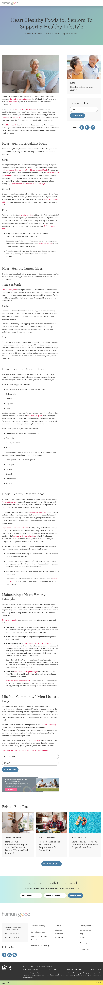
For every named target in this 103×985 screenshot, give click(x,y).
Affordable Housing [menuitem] (40, 945)
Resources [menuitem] (83, 937)
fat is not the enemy (9, 502)
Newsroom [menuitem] (59, 934)
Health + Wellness (33, 33)
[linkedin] (87, 127)
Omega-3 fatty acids (9, 290)
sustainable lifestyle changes (26, 671)
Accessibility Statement (31, 969)
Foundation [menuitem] (59, 937)
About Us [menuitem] (58, 930)
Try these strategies (9, 620)
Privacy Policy (96, 969)
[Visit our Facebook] (4, 955)
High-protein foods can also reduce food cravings (26, 184)
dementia (5, 117)
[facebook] (81, 127)
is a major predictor (26, 215)
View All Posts (51, 863)
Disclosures (53, 969)
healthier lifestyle (9, 125)
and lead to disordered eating (24, 536)
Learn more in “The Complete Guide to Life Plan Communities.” (25, 750)
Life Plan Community (48, 725)
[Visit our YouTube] (14, 955)
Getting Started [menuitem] (85, 930)
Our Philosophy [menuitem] (38, 925)
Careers (98, 983)
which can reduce (45, 243)
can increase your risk (37, 512)
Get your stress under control (18, 681)
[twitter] (93, 127)
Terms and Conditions (74, 969)
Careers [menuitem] (83, 943)
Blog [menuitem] (81, 934)
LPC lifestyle (35, 740)
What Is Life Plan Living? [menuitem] (39, 936)
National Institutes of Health (25, 109)
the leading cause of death (20, 99)
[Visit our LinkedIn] (9, 955)
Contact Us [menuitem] (84, 949)
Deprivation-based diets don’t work (15, 528)
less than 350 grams (35, 416)
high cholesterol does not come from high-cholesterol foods (24, 170)
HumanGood (72, 33)
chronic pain (17, 117)
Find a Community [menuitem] (37, 940)
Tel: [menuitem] (12, 933)
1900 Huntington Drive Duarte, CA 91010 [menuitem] (13, 928)
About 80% (13, 102)
